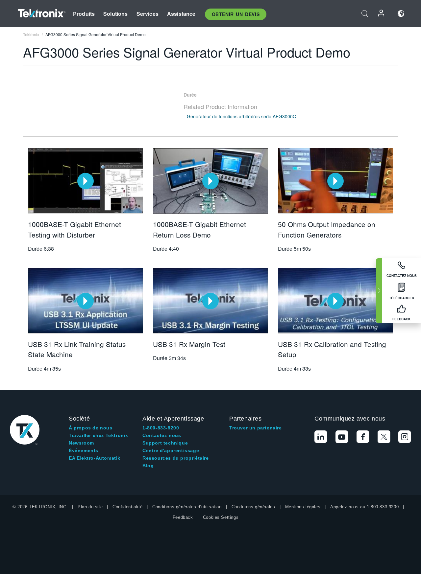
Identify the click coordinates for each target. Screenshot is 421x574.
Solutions (115, 13)
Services (147, 13)
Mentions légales (303, 506)
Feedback (183, 517)
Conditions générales (253, 506)
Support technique (165, 443)
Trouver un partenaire (255, 427)
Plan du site (90, 506)
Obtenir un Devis (236, 14)
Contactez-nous (161, 435)
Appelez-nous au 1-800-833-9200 (364, 506)
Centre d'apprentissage (170, 450)
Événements (83, 450)
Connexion (381, 13)
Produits (84, 13)
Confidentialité (127, 506)
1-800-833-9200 (160, 427)
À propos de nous (90, 427)
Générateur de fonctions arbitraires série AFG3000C (241, 116)
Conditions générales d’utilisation (186, 506)
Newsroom (81, 443)
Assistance (181, 13)
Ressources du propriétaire (175, 458)
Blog (148, 465)
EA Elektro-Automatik (94, 458)
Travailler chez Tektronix (98, 435)
